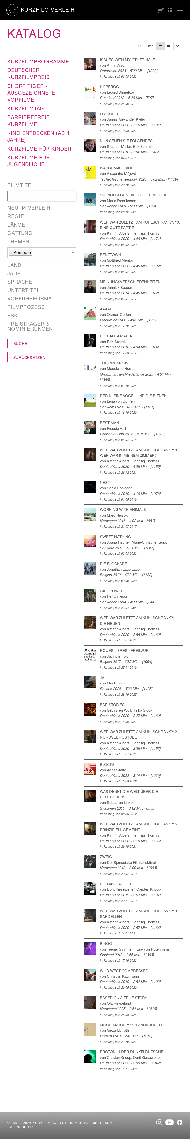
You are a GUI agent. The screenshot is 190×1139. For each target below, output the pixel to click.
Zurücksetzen (29, 357)
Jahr (14, 273)
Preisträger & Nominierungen (30, 326)
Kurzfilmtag (25, 108)
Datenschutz (20, 1127)
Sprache (19, 281)
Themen (18, 241)
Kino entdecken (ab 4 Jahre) (38, 136)
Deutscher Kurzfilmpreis (28, 73)
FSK (12, 315)
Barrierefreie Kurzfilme (28, 121)
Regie (15, 216)
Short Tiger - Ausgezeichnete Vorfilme (31, 92)
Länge (16, 224)
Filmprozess (26, 306)
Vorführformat (31, 298)
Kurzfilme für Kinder (39, 148)
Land (14, 264)
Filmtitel (20, 185)
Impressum (102, 1122)
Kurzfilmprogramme (38, 61)
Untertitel (23, 290)
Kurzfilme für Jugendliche (28, 161)
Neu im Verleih (28, 207)
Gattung (20, 232)
